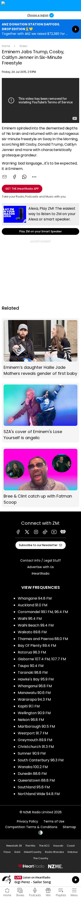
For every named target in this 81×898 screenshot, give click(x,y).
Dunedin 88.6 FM (32, 773)
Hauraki (58, 845)
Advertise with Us (40, 567)
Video (23, 46)
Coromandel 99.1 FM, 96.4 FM (43, 611)
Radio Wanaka (54, 852)
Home (6, 46)
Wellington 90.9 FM (34, 713)
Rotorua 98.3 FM (32, 652)
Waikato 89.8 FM (32, 632)
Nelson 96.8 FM (31, 719)
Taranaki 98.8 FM (32, 672)
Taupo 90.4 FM (30, 665)
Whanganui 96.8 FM (35, 686)
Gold (17, 852)
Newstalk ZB (14, 845)
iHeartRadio (41, 573)
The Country (40, 858)
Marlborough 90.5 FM (36, 726)
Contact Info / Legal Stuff (40, 560)
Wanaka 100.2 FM (33, 766)
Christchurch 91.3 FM (36, 746)
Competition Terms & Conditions (31, 827)
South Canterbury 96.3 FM (40, 760)
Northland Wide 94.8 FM (39, 793)
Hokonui (73, 852)
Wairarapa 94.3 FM (34, 699)
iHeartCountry (32, 852)
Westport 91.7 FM (33, 733)
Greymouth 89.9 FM (35, 739)
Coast (71, 845)
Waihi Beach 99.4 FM (36, 625)
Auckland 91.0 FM (32, 605)
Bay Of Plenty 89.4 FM (37, 645)
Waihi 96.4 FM (30, 618)
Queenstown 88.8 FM (36, 780)
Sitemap (69, 827)
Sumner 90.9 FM (31, 753)
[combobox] (34, 177)
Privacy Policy (27, 821)
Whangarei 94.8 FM (35, 598)
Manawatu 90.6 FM (34, 692)
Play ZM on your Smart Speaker (40, 219)
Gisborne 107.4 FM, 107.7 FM (42, 659)
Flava (7, 852)
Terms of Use (53, 821)
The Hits (30, 845)
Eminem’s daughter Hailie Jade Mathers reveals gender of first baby (40, 348)
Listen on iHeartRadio (40, 880)
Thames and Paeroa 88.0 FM (43, 638)
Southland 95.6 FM (34, 787)
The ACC (44, 845)
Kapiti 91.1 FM (29, 706)
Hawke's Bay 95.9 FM (36, 679)
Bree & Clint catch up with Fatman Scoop (40, 477)
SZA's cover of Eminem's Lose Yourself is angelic (40, 413)
